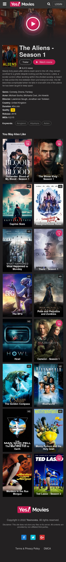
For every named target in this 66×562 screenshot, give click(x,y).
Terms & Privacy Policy (27, 548)
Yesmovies (32, 520)
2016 (14, 113)
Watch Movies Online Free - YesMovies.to (22, 4)
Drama (21, 91)
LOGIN (58, 4)
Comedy (13, 91)
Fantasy (29, 91)
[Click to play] (33, 24)
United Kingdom (18, 102)
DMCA (47, 548)
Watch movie (45, 62)
